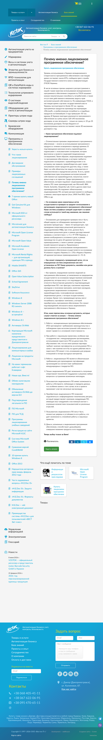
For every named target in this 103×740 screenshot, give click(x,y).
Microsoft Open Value (21, 241)
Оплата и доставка (21, 660)
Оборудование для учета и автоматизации (20, 109)
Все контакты (85, 30)
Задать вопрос (51, 449)
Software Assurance (20, 293)
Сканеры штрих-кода (19, 121)
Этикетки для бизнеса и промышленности (19, 71)
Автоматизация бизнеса (48, 12)
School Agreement (20, 282)
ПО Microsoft (18, 409)
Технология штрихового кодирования (18, 94)
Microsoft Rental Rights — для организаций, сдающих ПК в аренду (22, 257)
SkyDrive (16, 287)
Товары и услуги (17, 12)
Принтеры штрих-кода (20, 116)
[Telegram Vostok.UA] (100, 719)
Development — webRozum (61, 731)
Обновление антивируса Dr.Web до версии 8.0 (22, 392)
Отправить (65, 665)
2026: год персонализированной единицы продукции (19, 579)
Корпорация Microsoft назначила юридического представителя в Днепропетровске (22, 336)
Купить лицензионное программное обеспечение (64, 68)
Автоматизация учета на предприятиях (19, 50)
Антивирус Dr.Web (20, 326)
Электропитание (17, 537)
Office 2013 (17, 464)
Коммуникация (14, 134)
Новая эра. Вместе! (20, 376)
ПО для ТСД (17, 414)
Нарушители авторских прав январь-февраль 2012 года (22, 472)
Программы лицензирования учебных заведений (21, 422)
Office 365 (16, 271)
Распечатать (52, 441)
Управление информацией (13, 530)
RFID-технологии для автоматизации (17, 78)
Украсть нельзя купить (22, 149)
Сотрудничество (37, 20)
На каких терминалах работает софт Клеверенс (21, 367)
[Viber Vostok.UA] (100, 725)
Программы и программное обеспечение (13, 141)
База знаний (69, 12)
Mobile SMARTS (19, 266)
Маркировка (12, 57)
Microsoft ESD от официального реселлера (19, 216)
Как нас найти (69, 689)
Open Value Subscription (23, 277)
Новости (12, 552)
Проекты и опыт (18, 20)
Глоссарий (13, 542)
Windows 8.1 (18, 320)
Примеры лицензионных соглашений (18, 174)
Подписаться (21, 677)
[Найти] (64, 36)
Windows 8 (17, 298)
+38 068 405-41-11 (27, 693)
